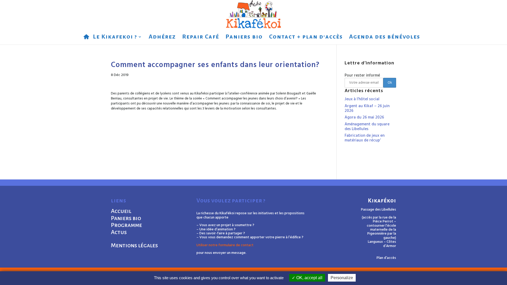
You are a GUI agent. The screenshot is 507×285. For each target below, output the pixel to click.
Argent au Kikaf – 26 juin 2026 (367, 108)
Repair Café (200, 37)
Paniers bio (244, 37)
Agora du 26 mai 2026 (364, 117)
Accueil (121, 211)
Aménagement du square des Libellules (367, 126)
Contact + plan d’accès (306, 37)
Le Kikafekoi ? (115, 37)
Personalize (342, 278)
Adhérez (162, 37)
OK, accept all (308, 278)
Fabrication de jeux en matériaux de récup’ (364, 138)
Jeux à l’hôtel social (362, 99)
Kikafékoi (382, 201)
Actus (119, 232)
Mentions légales (134, 245)
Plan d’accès (386, 258)
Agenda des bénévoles (384, 37)
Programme (126, 225)
